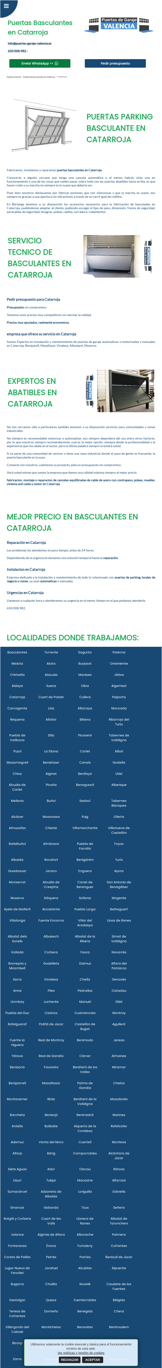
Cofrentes (119, 1246)
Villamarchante (84, 828)
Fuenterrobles (85, 1300)
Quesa (51, 1300)
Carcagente (17, 708)
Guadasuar (17, 871)
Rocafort (51, 860)
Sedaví (84, 801)
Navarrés (119, 952)
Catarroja (17, 697)
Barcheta (17, 1115)
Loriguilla (85, 1191)
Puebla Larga (85, 909)
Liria (51, 708)
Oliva (85, 686)
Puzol (17, 751)
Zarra (17, 1359)
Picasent (85, 735)
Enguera (85, 871)
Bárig (51, 1153)
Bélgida (119, 1300)
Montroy (119, 1013)
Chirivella (17, 675)
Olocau (85, 1169)
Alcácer (17, 817)
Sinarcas (17, 1207)
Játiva (119, 675)
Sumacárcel (17, 1191)
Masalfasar (51, 1083)
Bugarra (17, 1284)
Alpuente (119, 1268)
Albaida (17, 860)
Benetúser (51, 762)
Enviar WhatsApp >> (37, 63)
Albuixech (51, 936)
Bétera (85, 719)
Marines (118, 1115)
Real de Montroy (51, 1040)
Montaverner (17, 1099)
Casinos (51, 1013)
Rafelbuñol (17, 844)
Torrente (51, 652)
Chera (119, 1311)
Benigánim (85, 860)
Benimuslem (119, 1327)
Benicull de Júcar (118, 1257)
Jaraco (51, 871)
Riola (51, 1099)
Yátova (17, 1056)
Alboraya (85, 708)
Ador (51, 1169)
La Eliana (51, 751)
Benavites (85, 1327)
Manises (85, 675)
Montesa (119, 1142)
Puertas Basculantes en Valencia (39, 76)
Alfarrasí (119, 1180)
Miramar (119, 1067)
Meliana (17, 801)
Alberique (119, 785)
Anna (17, 990)
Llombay (17, 1001)
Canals (85, 762)
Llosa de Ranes (119, 920)
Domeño (51, 1311)
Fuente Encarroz (51, 920)
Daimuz (85, 963)
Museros (17, 898)
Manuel (85, 1001)
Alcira (51, 663)
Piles (51, 990)
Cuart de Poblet (51, 697)
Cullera (85, 697)
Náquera (51, 898)
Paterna (118, 652)
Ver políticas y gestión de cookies (81, 1353)
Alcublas (85, 1268)
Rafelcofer (119, 1126)
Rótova (119, 1169)
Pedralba (85, 990)
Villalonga (17, 920)
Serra (17, 979)
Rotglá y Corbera (17, 1218)
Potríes (85, 1257)
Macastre (85, 1180)
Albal (119, 751)
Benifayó (85, 774)
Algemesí (119, 686)
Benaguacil (85, 785)
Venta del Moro (51, 1142)
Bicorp (17, 1343)
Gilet (119, 1001)
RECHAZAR (69, 1360)
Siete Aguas (17, 1169)
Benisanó (17, 1067)
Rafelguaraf (17, 1024)
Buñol (51, 801)
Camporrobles (85, 1153)
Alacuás (51, 675)
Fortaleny (85, 1246)
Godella (119, 762)
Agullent (118, 1024)
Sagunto (85, 652)
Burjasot (85, 663)
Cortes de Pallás (17, 1257)
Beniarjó (51, 1115)
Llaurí (17, 1180)
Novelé (84, 1284)
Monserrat (17, 882)
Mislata (17, 663)
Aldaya (17, 686)
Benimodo (85, 1040)
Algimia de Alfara (51, 1234)
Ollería (119, 817)
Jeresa (119, 1040)
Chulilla (51, 1284)
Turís (119, 860)
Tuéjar (51, 1180)
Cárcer (85, 1056)
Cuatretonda (85, 1013)
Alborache (85, 1234)
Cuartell (85, 1142)
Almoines (119, 1056)
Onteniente (119, 663)
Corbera (51, 952)
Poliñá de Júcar (51, 1024)
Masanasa (51, 817)
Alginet (51, 774)
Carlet (85, 751)
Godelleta (51, 963)
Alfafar (51, 719)
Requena (17, 719)
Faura (85, 952)
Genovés (119, 979)
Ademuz (17, 1142)
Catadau (119, 990)
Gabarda (51, 1207)
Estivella (118, 1191)
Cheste (51, 828)
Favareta (51, 1067)
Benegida (85, 1311)
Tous (85, 1207)
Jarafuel (51, 1268)
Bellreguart (119, 909)
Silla (51, 735)
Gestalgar (17, 1300)
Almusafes (17, 828)
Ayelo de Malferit (17, 909)
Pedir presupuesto (115, 63)
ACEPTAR (92, 1360)
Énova (51, 1246)
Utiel (118, 774)
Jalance (17, 1234)
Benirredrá (84, 1115)
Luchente (51, 1001)
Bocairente (51, 909)
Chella (85, 979)
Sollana (85, 898)
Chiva (17, 774)
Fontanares (17, 1246)
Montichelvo (51, 1327)
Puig (85, 817)
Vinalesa (51, 979)
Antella (17, 1126)
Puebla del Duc (17, 1013)
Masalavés (119, 1099)
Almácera (51, 844)
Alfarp (17, 1153)
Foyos (119, 844)
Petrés (51, 1257)
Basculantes (17, 652)
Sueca (51, 686)
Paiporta (119, 697)
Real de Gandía (51, 1056)
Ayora (119, 871)
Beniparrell (17, 1083)
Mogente (119, 898)
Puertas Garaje (14, 76)
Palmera (119, 1234)
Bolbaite (51, 1126)
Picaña (51, 785)
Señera (119, 1207)
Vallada (17, 952)
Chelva (119, 1083)
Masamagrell (17, 762)
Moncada (119, 708)
